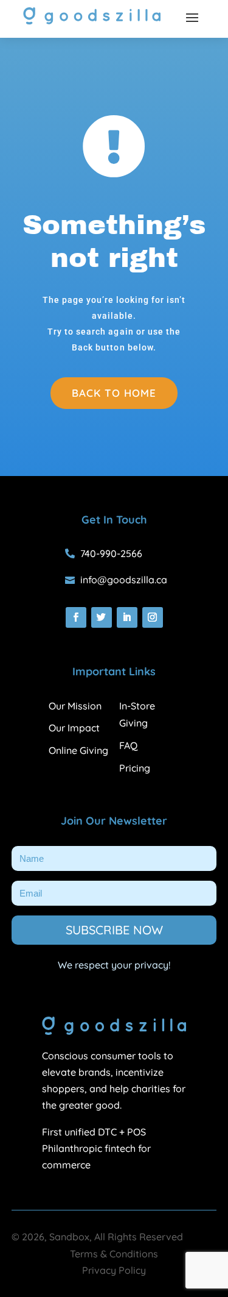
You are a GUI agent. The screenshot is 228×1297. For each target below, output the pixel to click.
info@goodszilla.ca (123, 580)
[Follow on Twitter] (101, 617)
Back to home (114, 392)
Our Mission (75, 706)
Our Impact (74, 728)
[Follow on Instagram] (152, 617)
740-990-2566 (111, 553)
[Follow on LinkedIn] (127, 617)
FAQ (128, 745)
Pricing (134, 768)
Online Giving (78, 750)
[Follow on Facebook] (76, 617)
